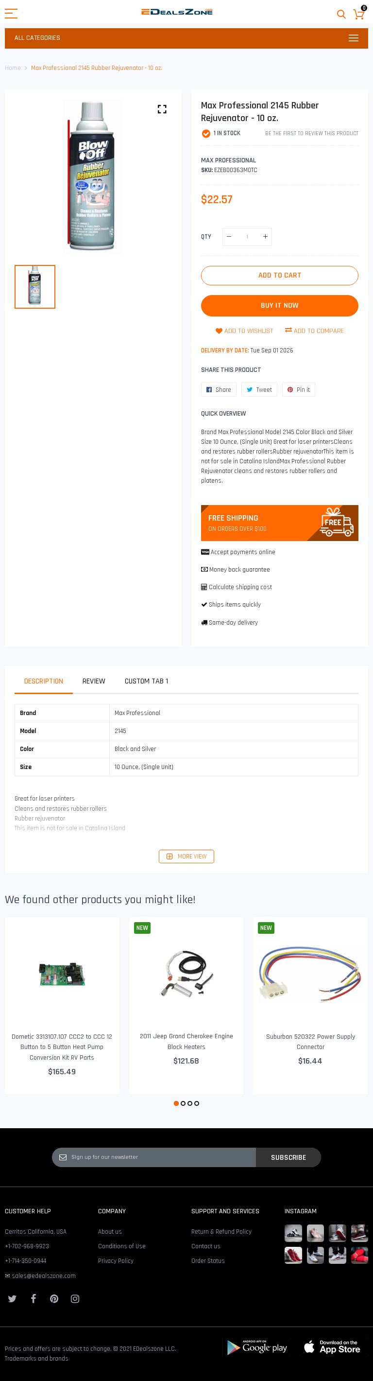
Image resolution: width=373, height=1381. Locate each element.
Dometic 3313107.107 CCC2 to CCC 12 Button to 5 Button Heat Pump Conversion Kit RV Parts (62, 1047)
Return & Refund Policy (221, 1232)
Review (94, 681)
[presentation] (24, 1013)
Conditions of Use (122, 1246)
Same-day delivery (233, 623)
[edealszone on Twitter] (12, 1299)
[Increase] (265, 236)
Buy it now (280, 305)
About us (110, 1232)
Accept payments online (243, 552)
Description (43, 681)
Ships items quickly (235, 605)
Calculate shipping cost (240, 587)
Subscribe (288, 1157)
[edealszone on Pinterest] (54, 1299)
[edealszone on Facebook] (33, 1299)
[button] (176, 1103)
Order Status (208, 1261)
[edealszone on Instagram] (75, 1299)
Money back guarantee (239, 570)
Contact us (205, 1246)
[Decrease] (229, 236)
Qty (206, 236)
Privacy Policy (116, 1261)
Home (13, 68)
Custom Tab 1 (146, 681)
